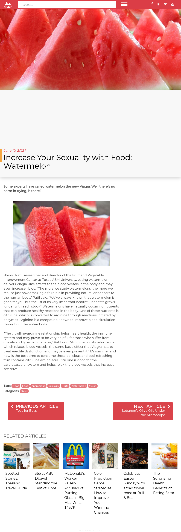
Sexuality (53, 385)
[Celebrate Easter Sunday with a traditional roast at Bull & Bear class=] (135, 456)
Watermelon (78, 385)
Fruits (65, 385)
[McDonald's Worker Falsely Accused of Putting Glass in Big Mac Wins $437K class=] (76, 456)
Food (25, 385)
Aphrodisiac (38, 385)
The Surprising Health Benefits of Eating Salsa (163, 483)
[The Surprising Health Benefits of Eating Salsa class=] (164, 456)
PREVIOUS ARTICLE (37, 406)
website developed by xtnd (90, 530)
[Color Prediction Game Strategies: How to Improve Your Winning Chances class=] (105, 456)
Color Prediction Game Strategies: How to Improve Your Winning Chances (103, 492)
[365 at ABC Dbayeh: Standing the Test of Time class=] (46, 456)
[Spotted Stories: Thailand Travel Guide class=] (17, 456)
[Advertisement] (90, 117)
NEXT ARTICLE (149, 406)
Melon (92, 385)
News (16, 385)
